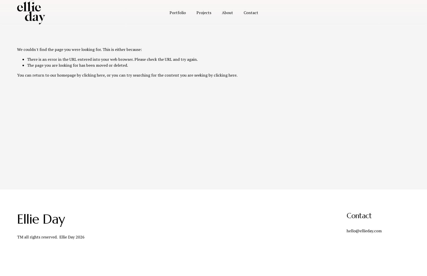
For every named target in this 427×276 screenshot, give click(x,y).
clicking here (93, 75)
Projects (203, 12)
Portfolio (178, 12)
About (227, 12)
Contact (251, 12)
